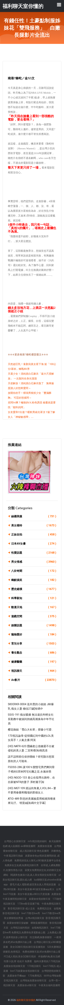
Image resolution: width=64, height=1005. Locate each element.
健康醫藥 (33, 661)
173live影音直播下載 (28, 903)
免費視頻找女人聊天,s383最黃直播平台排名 (37, 860)
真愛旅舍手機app (16, 975)
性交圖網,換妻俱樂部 (41, 937)
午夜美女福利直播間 (49, 985)
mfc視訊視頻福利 (37, 841)
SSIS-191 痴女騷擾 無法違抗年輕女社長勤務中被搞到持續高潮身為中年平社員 (31, 719)
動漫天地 (33, 607)
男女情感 (33, 561)
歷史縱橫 (33, 589)
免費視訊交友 (44, 908)
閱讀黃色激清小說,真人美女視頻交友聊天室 (33, 875)
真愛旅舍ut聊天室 (27, 985)
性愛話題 (33, 552)
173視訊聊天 (34, 966)
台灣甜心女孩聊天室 (15, 841)
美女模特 (33, 525)
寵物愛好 (33, 634)
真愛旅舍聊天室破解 (18, 923)
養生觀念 (33, 652)
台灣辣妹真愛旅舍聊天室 (33, 980)
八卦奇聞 (33, 570)
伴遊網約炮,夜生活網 (49, 956)
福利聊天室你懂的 (25, 1000)
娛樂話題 (33, 625)
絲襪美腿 (33, 516)
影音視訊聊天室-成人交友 (21, 908)
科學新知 (33, 598)
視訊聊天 (33, 670)
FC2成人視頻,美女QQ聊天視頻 (20, 956)
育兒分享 (33, 643)
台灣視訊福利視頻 (20, 927)
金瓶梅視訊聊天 (40, 927)
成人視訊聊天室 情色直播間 (34, 851)
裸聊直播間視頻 (39, 923)
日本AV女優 (33, 543)
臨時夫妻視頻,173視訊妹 (47, 961)
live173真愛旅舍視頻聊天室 (25, 971)
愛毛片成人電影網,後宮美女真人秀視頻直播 (33, 884)
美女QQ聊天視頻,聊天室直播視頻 (28, 947)
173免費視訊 (35, 975)
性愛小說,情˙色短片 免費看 (18, 961)
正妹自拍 (33, 534)
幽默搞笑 (33, 580)
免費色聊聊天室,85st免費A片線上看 (41, 951)
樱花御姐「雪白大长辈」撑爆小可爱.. (30, 729)
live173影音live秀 (31, 913)
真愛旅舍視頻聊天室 (40, 899)
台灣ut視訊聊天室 (35, 918)
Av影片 (33, 679)
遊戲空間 (33, 616)
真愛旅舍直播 (45, 846)
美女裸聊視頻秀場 (14, 918)
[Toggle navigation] (59, 4)
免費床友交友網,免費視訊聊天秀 (22, 865)
